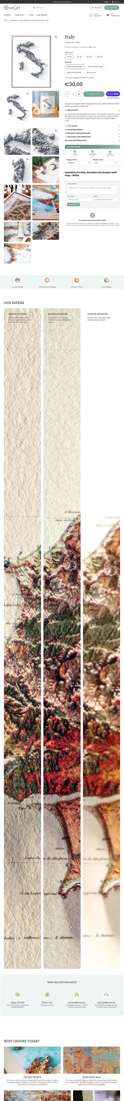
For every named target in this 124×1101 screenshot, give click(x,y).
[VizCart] (12, 7)
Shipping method (71, 159)
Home (6, 20)
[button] (92, 110)
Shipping (76, 78)
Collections (13, 20)
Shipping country (98, 159)
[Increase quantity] (79, 94)
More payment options (113, 98)
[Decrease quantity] (67, 94)
